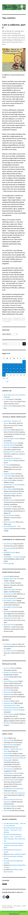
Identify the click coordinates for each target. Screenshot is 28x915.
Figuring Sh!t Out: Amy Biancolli (14, 452)
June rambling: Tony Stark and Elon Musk (13, 845)
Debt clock (7, 766)
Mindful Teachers (9, 500)
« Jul (7, 381)
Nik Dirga (7, 611)
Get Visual (7, 465)
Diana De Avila (8, 447)
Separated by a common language (14, 710)
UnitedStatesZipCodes (10, 806)
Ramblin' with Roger (7, 906)
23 (4, 375)
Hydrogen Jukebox (9, 473)
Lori (5, 823)
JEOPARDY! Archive (10, 552)
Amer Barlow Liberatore (11, 843)
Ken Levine (7, 690)
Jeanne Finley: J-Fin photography (14, 484)
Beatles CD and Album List (12, 672)
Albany (6, 738)
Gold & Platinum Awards (11, 681)
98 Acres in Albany (9, 668)
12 (14, 368)
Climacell (6, 755)
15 (24, 368)
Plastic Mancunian (9, 828)
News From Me (8, 692)
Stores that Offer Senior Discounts (14, 793)
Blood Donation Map (10, 744)
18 (10, 371)
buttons (4, 319)
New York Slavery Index (11, 780)
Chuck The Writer (9, 445)
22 (24, 371)
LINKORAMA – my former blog (13, 557)
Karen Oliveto (8, 489)
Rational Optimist (9, 515)
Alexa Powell (8, 430)
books (23, 318)
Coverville (7, 677)
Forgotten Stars (9, 594)
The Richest (7, 723)
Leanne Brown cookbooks (12, 773)
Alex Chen (7, 856)
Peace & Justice (8, 506)
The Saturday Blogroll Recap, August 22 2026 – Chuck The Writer (13, 837)
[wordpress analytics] (14, 884)
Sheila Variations (9, 714)
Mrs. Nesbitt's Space (10, 600)
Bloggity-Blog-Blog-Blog (12, 578)
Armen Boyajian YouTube (11, 438)
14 (20, 368)
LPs (20, 319)
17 (7, 371)
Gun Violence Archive (10, 651)
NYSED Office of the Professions (13, 788)
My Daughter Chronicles (11, 607)
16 (4, 371)
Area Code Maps (9, 740)
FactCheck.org (8, 644)
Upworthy (7, 810)
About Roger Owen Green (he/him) (14, 395)
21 (20, 371)
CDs (13, 319)
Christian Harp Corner (10, 443)
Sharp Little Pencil (9, 624)
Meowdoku (7, 850)
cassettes (9, 319)
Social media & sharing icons (10, 911)
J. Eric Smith (7, 476)
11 (10, 368)
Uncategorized (16, 318)
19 (14, 371)
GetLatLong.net (9, 769)
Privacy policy (8, 406)
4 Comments (7, 321)
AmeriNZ (6, 576)
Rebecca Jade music (10, 522)
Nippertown (7, 694)
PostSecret (7, 701)
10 (7, 368)
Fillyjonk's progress (10, 589)
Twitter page (8, 563)
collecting (16, 319)
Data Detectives (8, 543)
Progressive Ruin (9, 703)
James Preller (8, 480)
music (23, 319)
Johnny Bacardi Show (10, 598)
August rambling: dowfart (18, 854)
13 (17, 368)
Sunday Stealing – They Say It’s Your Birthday (13, 830)
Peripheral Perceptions (11, 618)
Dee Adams (7, 583)
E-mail (6, 399)
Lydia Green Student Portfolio (13, 493)
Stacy (5, 861)
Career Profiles (8, 753)
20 (17, 371)
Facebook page (8, 548)
